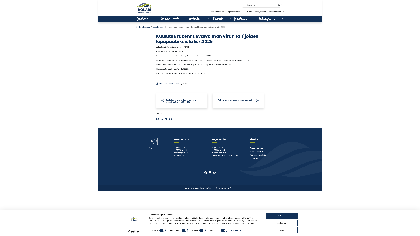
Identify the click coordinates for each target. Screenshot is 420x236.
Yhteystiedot (260, 11)
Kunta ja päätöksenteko (241, 19)
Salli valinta (281, 223)
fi (136, 27)
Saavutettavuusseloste (194, 188)
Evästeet (210, 188)
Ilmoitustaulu (144, 27)
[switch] (185, 230)
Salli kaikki (282, 216)
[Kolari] (145, 8)
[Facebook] (205, 173)
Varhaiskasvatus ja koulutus (170, 19)
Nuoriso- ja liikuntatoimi (195, 19)
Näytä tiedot (236, 230)
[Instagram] (210, 173)
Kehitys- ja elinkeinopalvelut (267, 19)
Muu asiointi (247, 11)
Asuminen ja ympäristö (143, 19)
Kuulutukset (158, 27)
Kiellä (282, 230)
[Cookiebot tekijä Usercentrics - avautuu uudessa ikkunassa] (134, 231)
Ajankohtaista (234, 11)
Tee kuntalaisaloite (258, 155)
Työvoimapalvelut (257, 148)
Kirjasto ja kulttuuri (218, 19)
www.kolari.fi (179, 155)
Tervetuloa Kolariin (217, 11)
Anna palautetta (257, 151)
